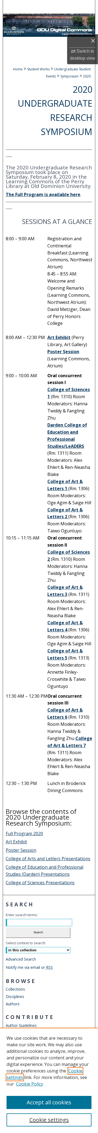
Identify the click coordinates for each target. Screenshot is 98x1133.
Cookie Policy (29, 1084)
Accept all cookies (49, 1102)
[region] (49, 1080)
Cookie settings (49, 1119)
